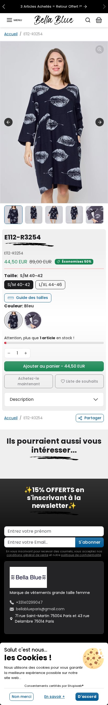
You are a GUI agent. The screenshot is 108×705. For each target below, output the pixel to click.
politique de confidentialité (81, 555)
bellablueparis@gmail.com (40, 609)
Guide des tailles (32, 297)
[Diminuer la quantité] (9, 353)
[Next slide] (99, 122)
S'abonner (89, 542)
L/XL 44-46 (50, 285)
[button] (14, 20)
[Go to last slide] (8, 122)
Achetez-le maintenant (29, 381)
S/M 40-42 (19, 285)
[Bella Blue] (54, 19)
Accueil (11, 34)
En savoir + (54, 696)
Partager (92, 418)
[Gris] (33, 320)
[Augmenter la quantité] (25, 353)
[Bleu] (13, 320)
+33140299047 (29, 602)
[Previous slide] (6, 475)
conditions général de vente (27, 555)
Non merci (21, 696)
